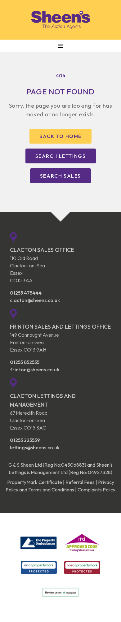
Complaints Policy (96, 489)
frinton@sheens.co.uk (34, 369)
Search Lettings (60, 156)
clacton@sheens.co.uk (35, 300)
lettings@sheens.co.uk (35, 447)
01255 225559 (25, 440)
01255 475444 (26, 293)
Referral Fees (80, 482)
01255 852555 (24, 362)
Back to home (60, 136)
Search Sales (60, 176)
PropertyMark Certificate (34, 482)
